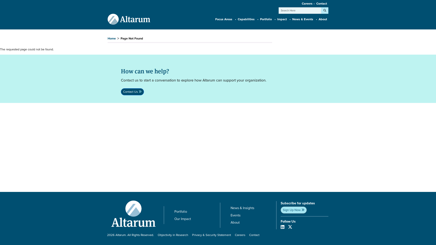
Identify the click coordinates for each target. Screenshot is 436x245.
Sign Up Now (292, 210)
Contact (321, 3)
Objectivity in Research (173, 235)
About (235, 222)
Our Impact (182, 219)
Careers (307, 3)
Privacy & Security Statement (211, 235)
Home (112, 38)
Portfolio (180, 212)
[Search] (324, 10)
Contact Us (130, 91)
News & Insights (242, 208)
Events (235, 215)
